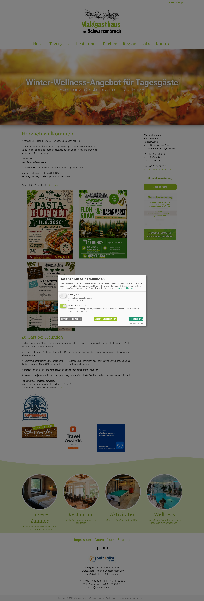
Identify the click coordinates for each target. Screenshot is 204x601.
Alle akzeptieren (136, 319)
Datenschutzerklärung (123, 288)
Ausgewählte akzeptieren (105, 319)
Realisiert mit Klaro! (136, 323)
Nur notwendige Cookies (70, 319)
